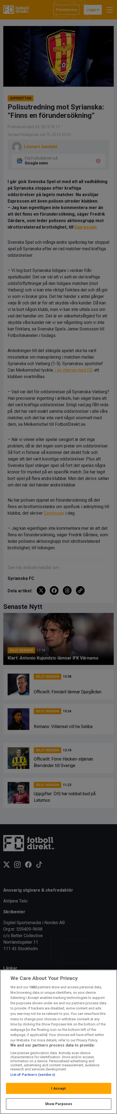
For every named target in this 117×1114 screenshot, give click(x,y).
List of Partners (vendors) (32, 1075)
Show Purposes (58, 1104)
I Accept (58, 1088)
